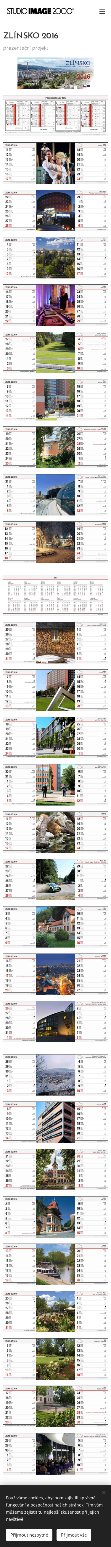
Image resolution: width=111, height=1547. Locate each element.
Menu (102, 11)
